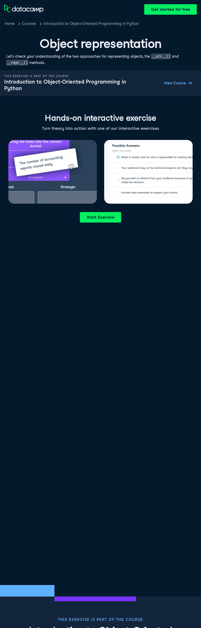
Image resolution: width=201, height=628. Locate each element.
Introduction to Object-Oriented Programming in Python (91, 23)
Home (10, 23)
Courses (29, 23)
